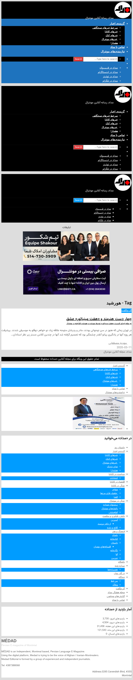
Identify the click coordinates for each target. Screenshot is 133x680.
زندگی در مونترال (117, 501)
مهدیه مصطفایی (117, 343)
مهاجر (115, 490)
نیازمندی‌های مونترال (113, 51)
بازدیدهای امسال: (116, 634)
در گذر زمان (119, 573)
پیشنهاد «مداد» (110, 505)
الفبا (116, 497)
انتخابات (114, 478)
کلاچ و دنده (112, 528)
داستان (114, 543)
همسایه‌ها (113, 570)
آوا (117, 554)
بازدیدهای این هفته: (114, 626)
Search (78, 59)
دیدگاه (122, 577)
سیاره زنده (120, 566)
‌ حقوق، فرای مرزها (109, 493)
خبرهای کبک (112, 35)
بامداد (115, 535)
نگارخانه (114, 551)
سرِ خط (114, 581)
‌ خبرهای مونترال (109, 39)
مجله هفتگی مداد (116, 593)
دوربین (114, 558)
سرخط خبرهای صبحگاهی (105, 27)
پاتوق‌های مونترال (109, 509)
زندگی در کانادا (118, 486)
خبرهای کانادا (111, 31)
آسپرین (114, 520)
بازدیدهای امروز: (117, 619)
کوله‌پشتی (113, 512)
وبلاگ (115, 585)
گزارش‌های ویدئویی (116, 596)
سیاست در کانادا (117, 474)
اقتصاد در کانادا (117, 482)
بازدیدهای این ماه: (115, 630)
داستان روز (119, 448)
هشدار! (114, 43)
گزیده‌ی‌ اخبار (117, 23)
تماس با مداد (117, 47)
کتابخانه (114, 539)
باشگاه (121, 562)
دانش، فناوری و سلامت (114, 516)
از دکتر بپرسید (104, 524)
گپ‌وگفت (126, 311)
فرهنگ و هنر (118, 532)
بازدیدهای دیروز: (116, 623)
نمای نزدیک (112, 467)
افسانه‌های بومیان (102, 547)
